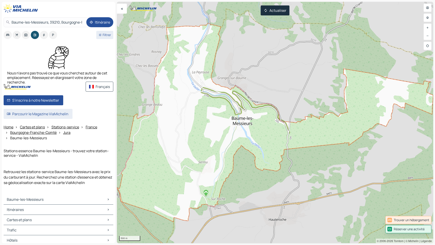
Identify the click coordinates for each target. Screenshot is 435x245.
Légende (426, 241)
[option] (8, 35)
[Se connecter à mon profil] (427, 8)
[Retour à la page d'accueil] (22, 9)
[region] (275, 122)
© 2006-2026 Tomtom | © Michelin (398, 241)
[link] (408, 220)
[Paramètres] (427, 18)
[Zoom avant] (427, 28)
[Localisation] (427, 46)
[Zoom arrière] (427, 36)
